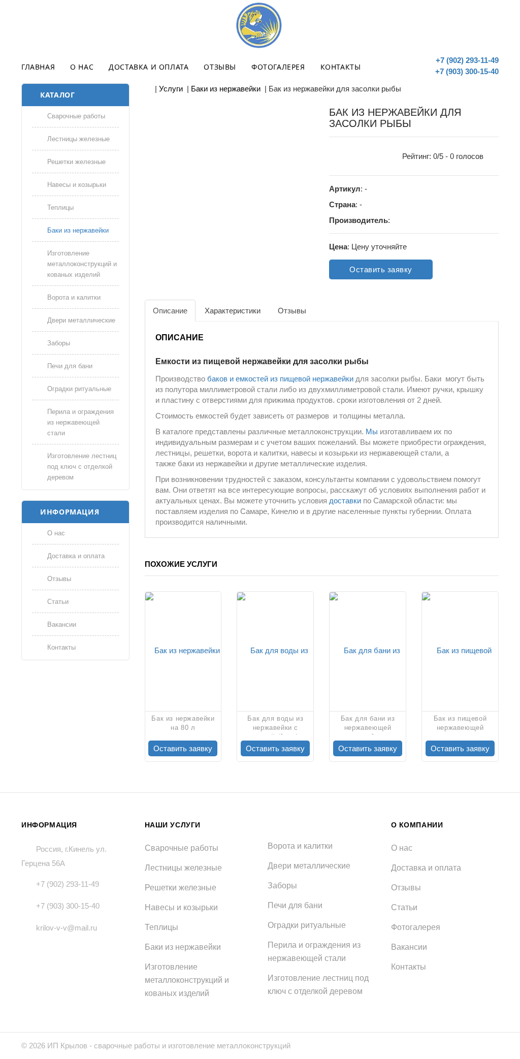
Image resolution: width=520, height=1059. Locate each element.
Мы (372, 431)
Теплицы (60, 207)
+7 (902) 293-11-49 (466, 60)
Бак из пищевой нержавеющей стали (460, 724)
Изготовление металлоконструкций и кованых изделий (82, 263)
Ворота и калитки (74, 297)
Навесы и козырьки (76, 184)
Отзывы (220, 67)
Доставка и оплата (148, 67)
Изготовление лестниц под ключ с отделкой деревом (81, 466)
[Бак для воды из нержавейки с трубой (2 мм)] (275, 650)
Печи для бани (69, 366)
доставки (345, 500)
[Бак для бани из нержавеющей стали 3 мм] (368, 650)
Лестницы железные (78, 139)
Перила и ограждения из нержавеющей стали (80, 422)
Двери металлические (81, 320)
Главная (38, 67)
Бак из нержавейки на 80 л (182, 723)
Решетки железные (76, 162)
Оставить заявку (380, 269)
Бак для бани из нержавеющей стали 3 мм (368, 724)
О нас (81, 67)
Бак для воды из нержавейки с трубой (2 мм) (275, 724)
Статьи (58, 601)
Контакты (340, 67)
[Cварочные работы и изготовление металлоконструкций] (260, 25)
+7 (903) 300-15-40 (466, 71)
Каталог (57, 95)
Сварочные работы (76, 116)
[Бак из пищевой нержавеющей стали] (460, 650)
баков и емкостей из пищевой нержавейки (280, 378)
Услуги (171, 88)
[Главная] (148, 88)
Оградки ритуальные (79, 389)
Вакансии (61, 624)
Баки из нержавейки (78, 230)
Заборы (58, 343)
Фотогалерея (278, 67)
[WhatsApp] (413, 65)
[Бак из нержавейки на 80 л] (183, 650)
